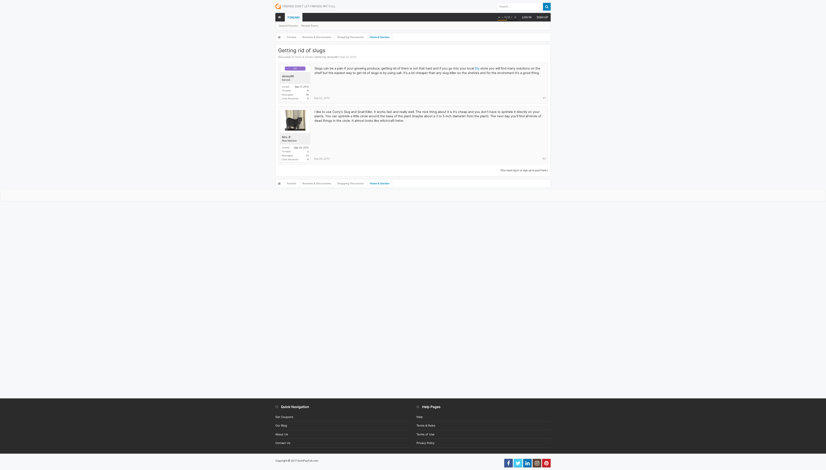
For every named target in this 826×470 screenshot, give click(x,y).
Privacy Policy (425, 443)
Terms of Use (425, 434)
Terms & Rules (425, 425)
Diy (477, 68)
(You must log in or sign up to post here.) (524, 170)
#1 (544, 98)
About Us (281, 434)
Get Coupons (284, 417)
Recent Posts (309, 25)
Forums (294, 17)
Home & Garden (304, 57)
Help (419, 417)
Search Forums (288, 25)
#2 (544, 158)
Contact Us (282, 443)
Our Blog (281, 425)
